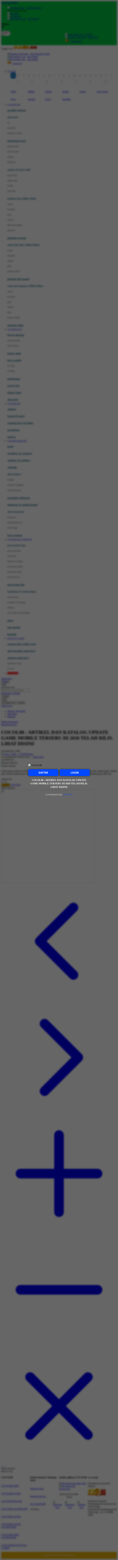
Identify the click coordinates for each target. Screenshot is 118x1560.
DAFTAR (43, 772)
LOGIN (75, 772)
